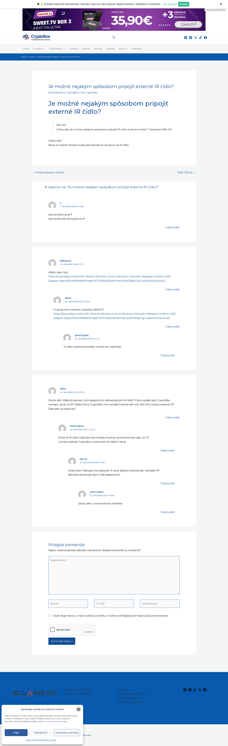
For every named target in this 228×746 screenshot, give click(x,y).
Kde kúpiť (136, 48)
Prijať (16, 732)
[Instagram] (190, 37)
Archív (122, 48)
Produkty (38, 48)
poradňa (73, 92)
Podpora (73, 48)
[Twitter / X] (195, 37)
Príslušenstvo (56, 48)
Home (26, 48)
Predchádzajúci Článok (48, 172)
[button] (78, 709)
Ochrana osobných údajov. (56, 721)
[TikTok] (200, 37)
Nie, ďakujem (170, 4)
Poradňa (110, 48)
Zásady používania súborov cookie (41, 740)
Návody (98, 48)
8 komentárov (57, 92)
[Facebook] (185, 37)
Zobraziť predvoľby (66, 732)
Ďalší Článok (186, 172)
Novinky (86, 48)
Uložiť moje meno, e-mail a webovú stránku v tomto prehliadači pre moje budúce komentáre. (110, 615)
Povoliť (184, 4)
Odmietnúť (40, 732)
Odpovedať (172, 227)
